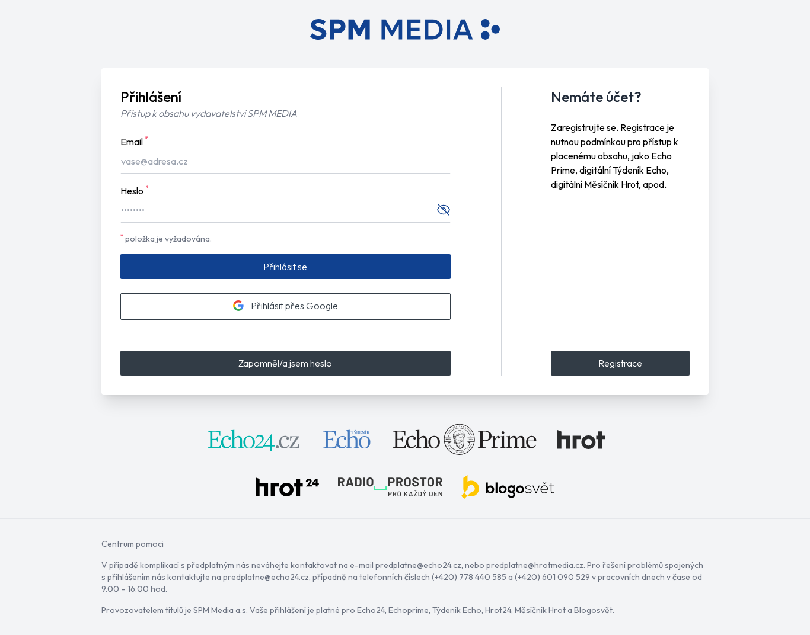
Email (134, 140)
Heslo (134, 190)
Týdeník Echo (456, 610)
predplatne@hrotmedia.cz (534, 565)
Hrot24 (498, 610)
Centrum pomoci (132, 543)
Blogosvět (593, 610)
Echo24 (371, 610)
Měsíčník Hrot (540, 610)
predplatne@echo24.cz (418, 565)
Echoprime (408, 610)
